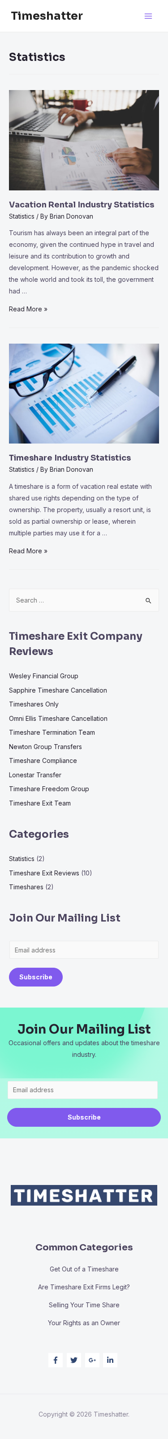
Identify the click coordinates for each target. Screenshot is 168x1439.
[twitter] (75, 1360)
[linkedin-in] (111, 1360)
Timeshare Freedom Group (49, 789)
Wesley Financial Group (43, 676)
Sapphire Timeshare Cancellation (58, 690)
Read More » (28, 309)
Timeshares (26, 887)
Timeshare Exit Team (40, 803)
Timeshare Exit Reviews (44, 873)
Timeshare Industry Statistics (70, 458)
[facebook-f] (56, 1360)
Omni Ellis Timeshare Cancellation (58, 718)
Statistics (21, 216)
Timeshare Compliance (43, 760)
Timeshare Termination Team (52, 732)
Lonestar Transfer (35, 775)
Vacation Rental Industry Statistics (81, 205)
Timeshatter (47, 16)
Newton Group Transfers (45, 746)
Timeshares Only (34, 704)
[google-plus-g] (93, 1360)
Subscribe (35, 977)
